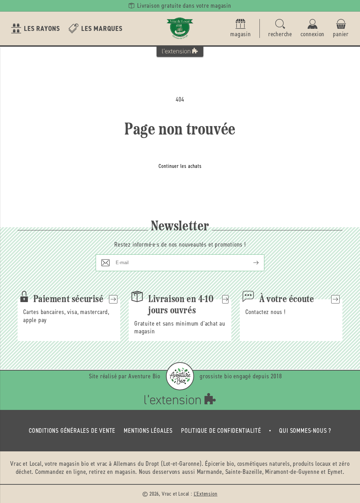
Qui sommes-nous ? (305, 430)
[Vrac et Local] (180, 28)
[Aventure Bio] (180, 376)
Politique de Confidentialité (221, 430)
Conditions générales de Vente (72, 430)
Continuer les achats (180, 166)
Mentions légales (148, 430)
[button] (280, 28)
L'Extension (206, 493)
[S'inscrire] (250, 263)
